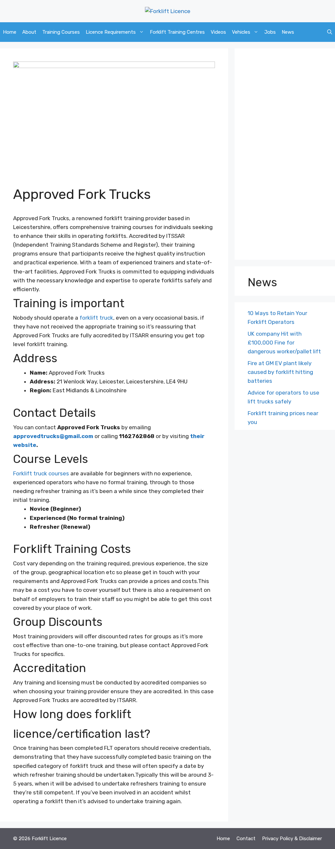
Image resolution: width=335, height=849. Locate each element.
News (288, 32)
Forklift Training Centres (177, 32)
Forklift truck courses (41, 473)
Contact (246, 838)
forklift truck (96, 317)
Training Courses (61, 32)
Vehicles (241, 32)
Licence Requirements (111, 32)
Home (9, 32)
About (29, 32)
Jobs (270, 32)
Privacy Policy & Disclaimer (292, 838)
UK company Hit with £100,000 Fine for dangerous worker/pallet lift (284, 342)
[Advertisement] (285, 156)
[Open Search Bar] (329, 32)
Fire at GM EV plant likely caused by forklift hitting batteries (280, 372)
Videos (218, 32)
